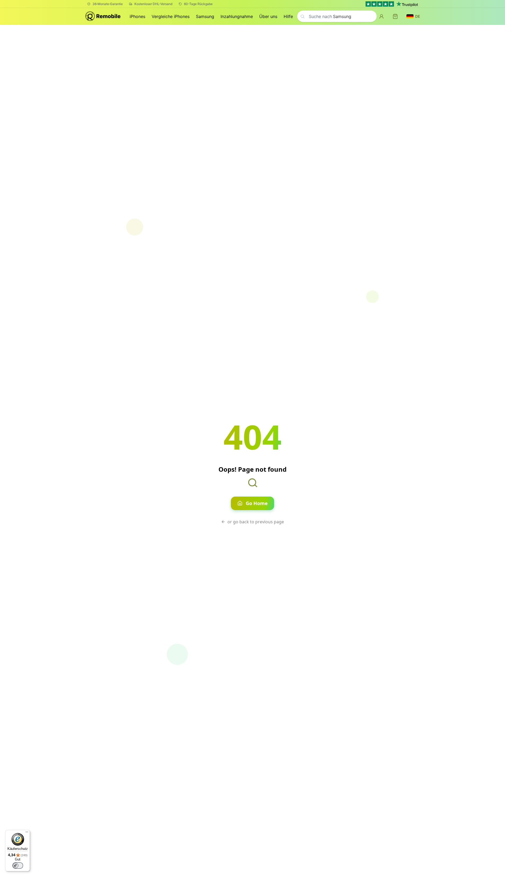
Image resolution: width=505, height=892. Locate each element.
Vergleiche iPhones (171, 16)
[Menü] (27, 833)
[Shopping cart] (395, 16)
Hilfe (288, 16)
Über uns (268, 16)
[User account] (381, 16)
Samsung (205, 16)
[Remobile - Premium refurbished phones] (103, 16)
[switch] (17, 865)
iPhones (137, 16)
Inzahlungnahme (237, 16)
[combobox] (337, 16)
